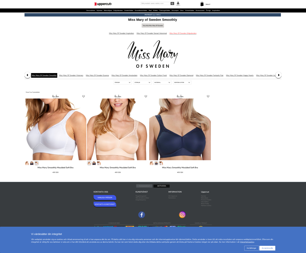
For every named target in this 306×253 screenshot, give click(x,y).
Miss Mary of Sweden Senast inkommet (152, 33)
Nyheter (99, 10)
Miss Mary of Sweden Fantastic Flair (209, 75)
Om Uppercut (172, 196)
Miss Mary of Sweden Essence (97, 75)
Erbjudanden (118, 10)
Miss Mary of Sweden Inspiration (121, 33)
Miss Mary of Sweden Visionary (71, 75)
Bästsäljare (108, 10)
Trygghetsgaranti (141, 196)
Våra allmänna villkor (142, 198)
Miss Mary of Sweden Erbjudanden (183, 33)
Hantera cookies (206, 205)
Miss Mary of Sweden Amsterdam (124, 75)
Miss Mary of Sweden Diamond (181, 75)
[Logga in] (178, 2)
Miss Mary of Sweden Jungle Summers (271, 75)
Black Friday (205, 204)
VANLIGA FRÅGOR (105, 197)
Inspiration (216, 10)
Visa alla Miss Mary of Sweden (153, 26)
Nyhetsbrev (172, 198)
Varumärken (90, 10)
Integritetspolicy (141, 200)
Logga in (178, 5)
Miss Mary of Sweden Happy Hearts (240, 75)
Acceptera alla (267, 248)
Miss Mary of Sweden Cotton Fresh (153, 75)
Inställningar (251, 248)
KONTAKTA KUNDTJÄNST (105, 204)
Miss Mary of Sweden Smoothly (44, 75)
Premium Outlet (206, 200)
